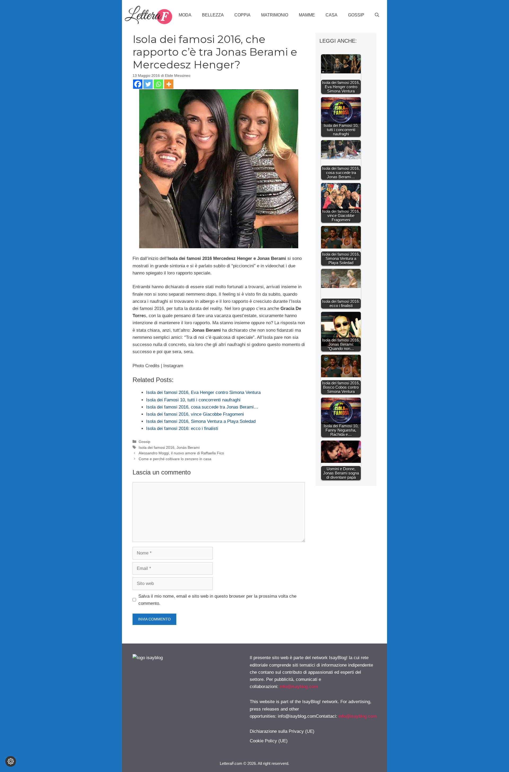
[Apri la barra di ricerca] (377, 15)
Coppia (242, 15)
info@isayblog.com (299, 686)
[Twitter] (148, 84)
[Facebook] (137, 84)
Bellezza (213, 15)
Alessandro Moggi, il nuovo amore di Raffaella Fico (181, 453)
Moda (185, 15)
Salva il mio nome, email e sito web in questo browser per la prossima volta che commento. (217, 600)
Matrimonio (274, 15)
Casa (331, 15)
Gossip (356, 15)
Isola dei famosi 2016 (156, 447)
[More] (168, 84)
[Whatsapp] (158, 84)
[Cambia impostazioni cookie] (10, 761)
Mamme (307, 15)
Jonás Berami (188, 447)
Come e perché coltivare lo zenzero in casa (175, 459)
